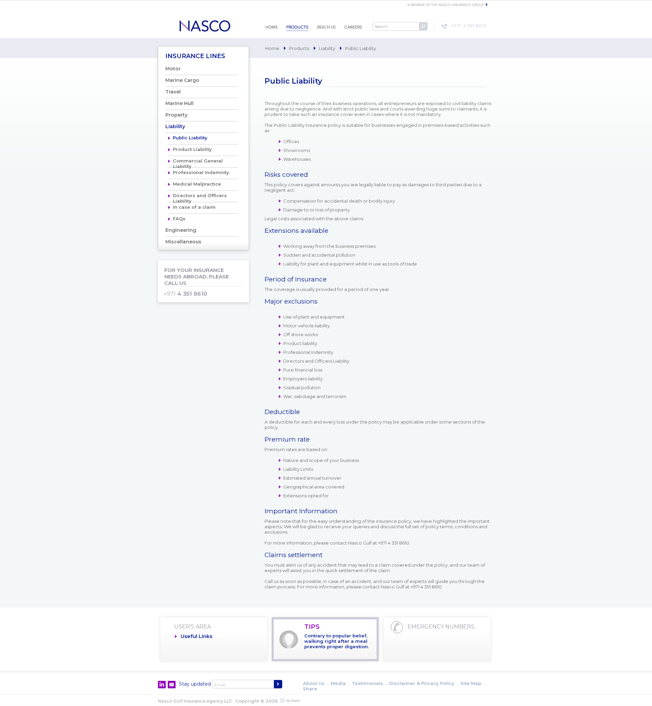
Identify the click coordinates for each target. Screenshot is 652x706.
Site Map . (472, 683)
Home (272, 48)
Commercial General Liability (198, 163)
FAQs (179, 218)
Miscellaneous (183, 242)
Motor (173, 69)
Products (299, 48)
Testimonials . (369, 683)
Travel (173, 92)
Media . (340, 683)
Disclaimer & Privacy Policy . (423, 683)
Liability (327, 48)
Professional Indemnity (201, 172)
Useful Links (196, 636)
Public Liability (190, 137)
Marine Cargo (182, 80)
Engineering (180, 230)
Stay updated (195, 684)
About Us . (315, 683)
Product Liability (192, 149)
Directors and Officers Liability (200, 197)
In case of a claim (194, 207)
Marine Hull (179, 103)
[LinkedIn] (162, 684)
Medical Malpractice (197, 184)
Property (176, 115)
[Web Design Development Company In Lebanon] (291, 700)
